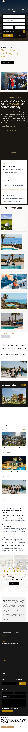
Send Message (7, 711)
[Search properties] (24, 31)
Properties (3, 653)
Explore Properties (10, 130)
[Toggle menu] (25, 2)
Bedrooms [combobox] (5, 27)
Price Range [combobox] (6, 24)
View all (23, 429)
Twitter (4, 671)
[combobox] (14, 16)
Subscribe (22, 683)
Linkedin (4, 673)
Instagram (5, 669)
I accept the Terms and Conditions (11, 708)
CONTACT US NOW (7, 62)
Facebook (5, 667)
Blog (2, 656)
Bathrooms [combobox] (17, 27)
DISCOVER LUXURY (14, 583)
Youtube (4, 675)
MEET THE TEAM (5, 336)
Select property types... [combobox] (8, 20)
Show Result (8, 35)
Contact (3, 651)
